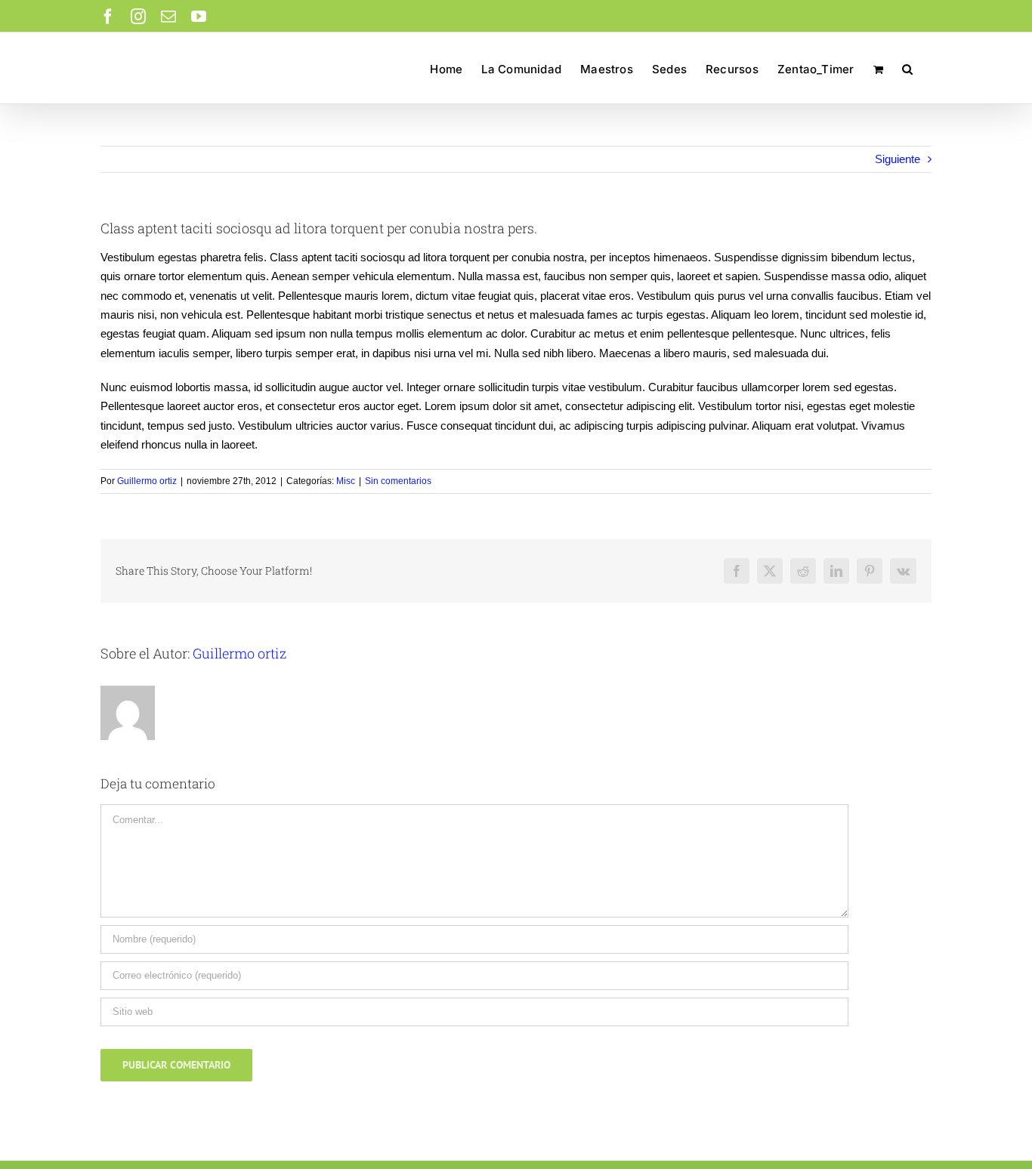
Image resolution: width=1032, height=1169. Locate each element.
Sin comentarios (398, 481)
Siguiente (897, 159)
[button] (907, 67)
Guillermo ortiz (147, 481)
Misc (345, 481)
